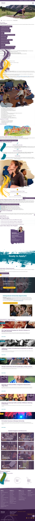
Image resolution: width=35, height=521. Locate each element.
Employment (2, 498)
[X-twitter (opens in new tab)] (28, 518)
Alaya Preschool (3, 504)
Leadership (2, 496)
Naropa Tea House (3, 503)
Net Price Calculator (20, 284)
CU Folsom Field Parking (13, 503)
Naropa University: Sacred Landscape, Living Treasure (17, 366)
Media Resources (12, 500)
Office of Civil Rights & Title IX (22, 494)
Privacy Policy (20, 495)
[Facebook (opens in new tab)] (26, 518)
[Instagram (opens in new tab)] (30, 518)
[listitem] (9, 436)
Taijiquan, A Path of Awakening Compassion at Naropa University (17, 349)
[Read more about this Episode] (4, 336)
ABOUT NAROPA (2, 490)
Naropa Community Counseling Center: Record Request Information (4, 506)
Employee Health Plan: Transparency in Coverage (22, 499)
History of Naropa (3, 494)
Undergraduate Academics (9, 20)
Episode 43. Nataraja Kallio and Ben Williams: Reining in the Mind (17, 403)
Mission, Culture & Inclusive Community (13, 501)
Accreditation (2, 495)
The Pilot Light (11, 493)
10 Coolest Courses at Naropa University (13, 421)
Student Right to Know (21, 493)
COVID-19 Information (21, 492)
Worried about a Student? (22, 511)
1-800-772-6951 (12, 513)
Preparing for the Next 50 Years (4, 497)
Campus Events (11, 492)
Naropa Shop (11, 495)
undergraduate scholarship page (18, 300)
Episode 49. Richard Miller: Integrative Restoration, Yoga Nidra (16, 385)
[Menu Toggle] (33, 3)
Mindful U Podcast (12, 494)
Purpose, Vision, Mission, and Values (4, 492)
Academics (4, 20)
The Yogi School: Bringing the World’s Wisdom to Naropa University (16, 331)
